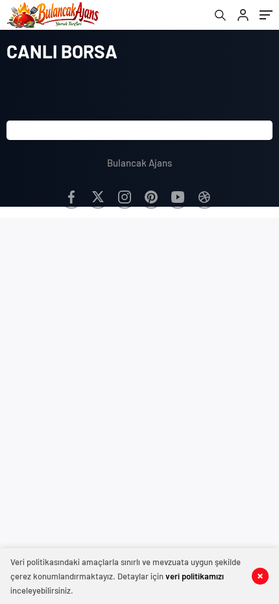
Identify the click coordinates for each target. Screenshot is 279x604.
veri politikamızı (194, 576)
